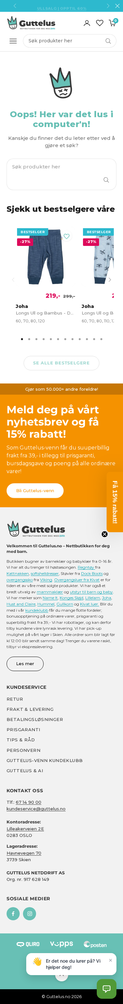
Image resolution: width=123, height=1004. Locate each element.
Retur (15, 699)
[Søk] (106, 180)
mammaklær (50, 591)
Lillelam (92, 597)
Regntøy (86, 567)
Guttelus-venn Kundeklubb (45, 760)
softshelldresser (45, 573)
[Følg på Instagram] (29, 913)
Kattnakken (18, 573)
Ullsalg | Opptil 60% (61, 6)
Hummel (45, 603)
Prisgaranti (23, 729)
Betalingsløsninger (35, 719)
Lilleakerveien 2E (25, 828)
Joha (106, 597)
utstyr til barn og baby (91, 591)
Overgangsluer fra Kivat (77, 579)
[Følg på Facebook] (13, 913)
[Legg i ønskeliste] (66, 235)
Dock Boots (92, 573)
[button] (106, 989)
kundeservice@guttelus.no (36, 808)
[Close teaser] (104, 534)
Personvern (23, 750)
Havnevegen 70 (24, 853)
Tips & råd (21, 739)
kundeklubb (36, 610)
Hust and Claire (21, 603)
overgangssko (20, 579)
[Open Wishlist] (99, 23)
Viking (46, 579)
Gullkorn (64, 603)
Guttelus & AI (25, 770)
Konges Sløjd (71, 597)
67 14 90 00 (28, 802)
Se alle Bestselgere (61, 362)
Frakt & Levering (30, 709)
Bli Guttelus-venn (35, 490)
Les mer (25, 663)
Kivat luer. (89, 603)
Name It (50, 597)
